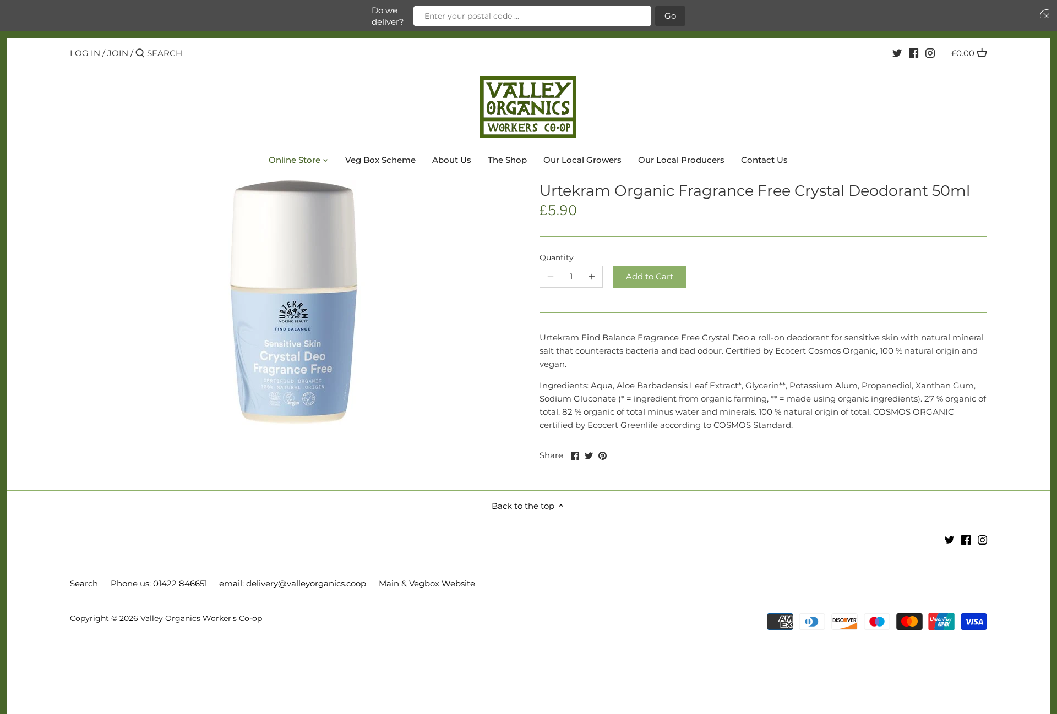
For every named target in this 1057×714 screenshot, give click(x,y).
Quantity (557, 257)
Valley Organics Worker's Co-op (201, 618)
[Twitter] (897, 52)
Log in (85, 53)
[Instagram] (930, 52)
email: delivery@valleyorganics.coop (292, 583)
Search (84, 583)
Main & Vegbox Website (427, 583)
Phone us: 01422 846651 (159, 583)
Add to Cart (649, 276)
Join (117, 53)
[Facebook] (913, 52)
